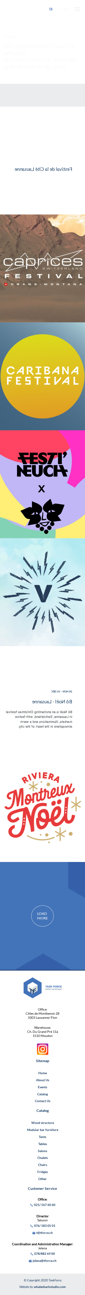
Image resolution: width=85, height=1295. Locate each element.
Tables (42, 1144)
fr (59, 9)
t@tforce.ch (44, 1233)
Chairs (42, 1165)
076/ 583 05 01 (44, 1226)
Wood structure (42, 1123)
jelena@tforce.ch (44, 1261)
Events (42, 1087)
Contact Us (42, 1101)
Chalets (42, 1158)
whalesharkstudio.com (50, 1287)
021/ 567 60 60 (44, 1205)
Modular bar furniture (42, 1130)
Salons (42, 1151)
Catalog (42, 1094)
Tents (42, 1137)
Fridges (42, 1172)
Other (42, 1179)
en (50, 9)
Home (42, 1073)
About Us (42, 1080)
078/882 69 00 (44, 1253)
